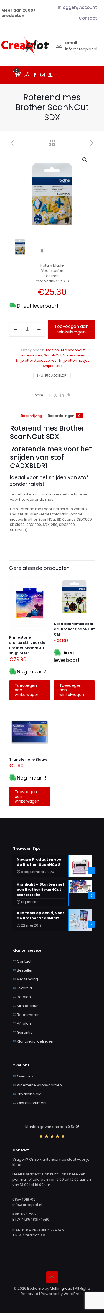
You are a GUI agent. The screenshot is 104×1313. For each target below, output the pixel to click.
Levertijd (24, 988)
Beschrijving (31, 415)
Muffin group (61, 1288)
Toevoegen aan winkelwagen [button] (27, 690)
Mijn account (28, 1005)
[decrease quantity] (15, 329)
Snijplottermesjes (74, 360)
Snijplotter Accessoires (36, 360)
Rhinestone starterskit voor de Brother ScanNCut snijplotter (27, 645)
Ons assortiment (32, 1102)
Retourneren (28, 1014)
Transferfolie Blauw (28, 759)
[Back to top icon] (52, 1277)
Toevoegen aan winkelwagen (71, 329)
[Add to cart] (43, 582)
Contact (24, 961)
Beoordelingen (64, 415)
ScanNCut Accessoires (64, 355)
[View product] (43, 590)
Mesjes (52, 350)
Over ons (25, 1076)
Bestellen (25, 970)
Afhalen (24, 1023)
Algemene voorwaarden (39, 1085)
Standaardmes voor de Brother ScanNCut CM (74, 629)
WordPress (73, 1293)
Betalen (24, 997)
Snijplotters (53, 365)
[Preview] (43, 598)
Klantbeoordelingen (35, 1041)
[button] (85, 159)
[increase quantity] (39, 329)
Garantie (25, 1032)
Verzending (27, 979)
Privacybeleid (29, 1094)
